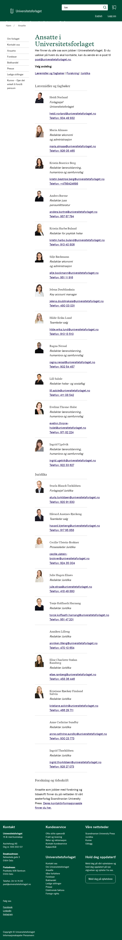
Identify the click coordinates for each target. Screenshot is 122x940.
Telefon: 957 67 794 (62, 216)
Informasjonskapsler (13, 935)
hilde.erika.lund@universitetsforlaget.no (74, 329)
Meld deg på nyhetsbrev (100, 879)
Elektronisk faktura (55, 890)
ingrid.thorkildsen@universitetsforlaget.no (75, 762)
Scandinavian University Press (100, 833)
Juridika (85, 73)
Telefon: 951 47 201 (62, 619)
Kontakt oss (13, 44)
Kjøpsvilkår (51, 847)
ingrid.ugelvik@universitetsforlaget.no (73, 460)
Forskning (73, 73)
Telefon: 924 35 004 (62, 563)
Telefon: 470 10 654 (62, 648)
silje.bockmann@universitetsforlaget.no (74, 273)
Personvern (28, 935)
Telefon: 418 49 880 (62, 591)
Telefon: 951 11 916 (61, 277)
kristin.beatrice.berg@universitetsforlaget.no (77, 179)
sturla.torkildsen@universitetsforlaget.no (75, 497)
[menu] (38, 22)
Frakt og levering (54, 837)
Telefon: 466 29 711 (61, 710)
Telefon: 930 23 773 (62, 738)
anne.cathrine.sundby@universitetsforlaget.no (78, 734)
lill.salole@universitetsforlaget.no (70, 390)
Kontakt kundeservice (56, 843)
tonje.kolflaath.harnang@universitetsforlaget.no (79, 615)
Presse (10, 68)
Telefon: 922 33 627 (62, 465)
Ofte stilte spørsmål (55, 833)
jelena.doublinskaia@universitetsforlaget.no (77, 301)
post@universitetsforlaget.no (53, 59)
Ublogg (88, 843)
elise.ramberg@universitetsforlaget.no (73, 674)
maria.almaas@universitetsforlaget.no (73, 146)
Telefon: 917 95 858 (62, 530)
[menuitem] (10, 22)
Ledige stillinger (15, 74)
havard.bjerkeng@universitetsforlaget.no (75, 525)
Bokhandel (12, 62)
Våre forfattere (53, 873)
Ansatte (11, 50)
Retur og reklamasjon (56, 840)
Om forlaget (13, 38)
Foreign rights (52, 893)
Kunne (88, 840)
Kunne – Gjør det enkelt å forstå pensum (16, 84)
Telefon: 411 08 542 (62, 395)
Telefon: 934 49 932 (62, 118)
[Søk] (105, 7)
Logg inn (112, 16)
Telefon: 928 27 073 (62, 766)
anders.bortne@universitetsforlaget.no (73, 212)
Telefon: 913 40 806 (62, 244)
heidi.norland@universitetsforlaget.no (73, 113)
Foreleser (12, 56)
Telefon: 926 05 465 (62, 150)
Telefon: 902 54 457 (62, 366)
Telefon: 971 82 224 (62, 432)
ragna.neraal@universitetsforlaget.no (72, 362)
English (98, 16)
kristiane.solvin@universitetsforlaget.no (74, 705)
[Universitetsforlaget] (26, 11)
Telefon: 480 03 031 (62, 305)
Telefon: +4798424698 (64, 183)
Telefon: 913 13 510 (62, 334)
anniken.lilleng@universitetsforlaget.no (74, 643)
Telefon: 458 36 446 (62, 679)
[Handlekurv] (114, 7)
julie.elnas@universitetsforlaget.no (71, 586)
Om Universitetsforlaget (57, 867)
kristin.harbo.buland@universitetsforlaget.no (77, 240)
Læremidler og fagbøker (49, 73)
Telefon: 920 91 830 (62, 502)
